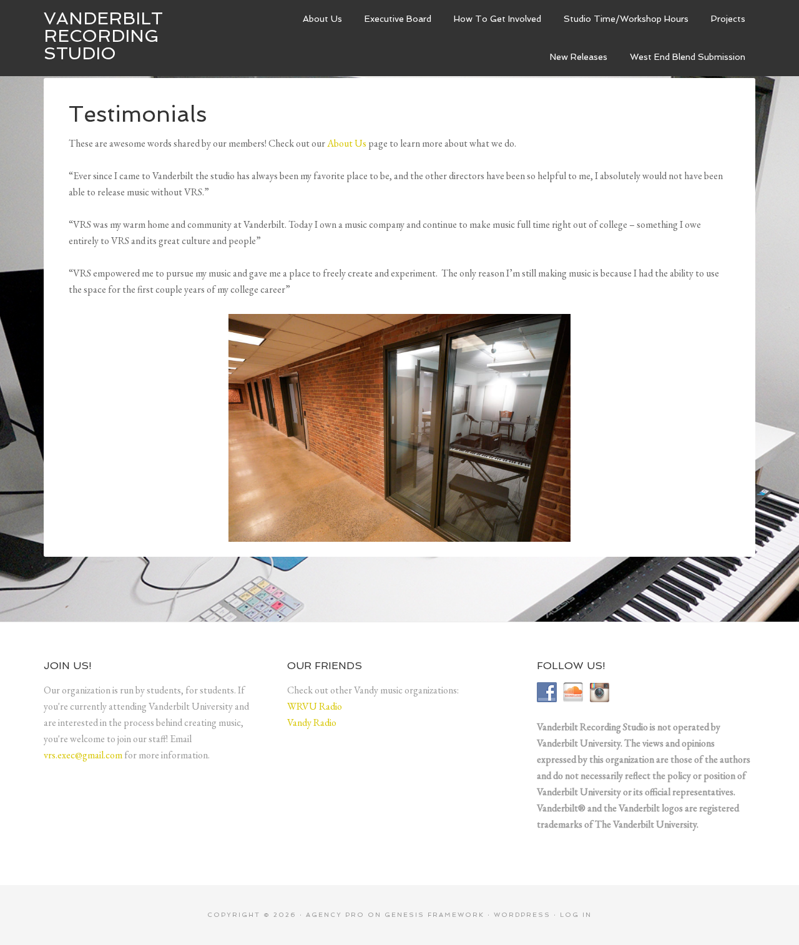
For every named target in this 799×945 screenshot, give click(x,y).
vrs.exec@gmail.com (83, 754)
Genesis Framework (434, 914)
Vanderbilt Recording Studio (103, 36)
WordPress (522, 914)
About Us (346, 143)
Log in (576, 914)
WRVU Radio (314, 706)
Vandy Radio (311, 722)
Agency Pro (335, 914)
